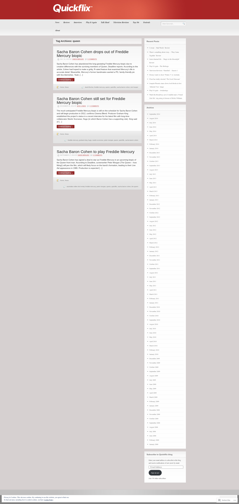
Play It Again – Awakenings (158, 90)
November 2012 (154, 208)
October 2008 (153, 418)
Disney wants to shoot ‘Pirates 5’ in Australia (164, 75)
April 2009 (153, 393)
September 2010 (154, 320)
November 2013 (154, 157)
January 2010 (153, 354)
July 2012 (152, 225)
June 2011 (152, 281)
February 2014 (154, 144)
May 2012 (152, 234)
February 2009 (154, 401)
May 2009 (152, 388)
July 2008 (152, 431)
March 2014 (153, 140)
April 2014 (153, 135)
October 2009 (153, 367)
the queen (135, 186)
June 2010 (152, 333)
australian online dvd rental (76, 186)
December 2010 (154, 307)
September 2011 (154, 268)
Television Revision (121, 22)
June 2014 (152, 127)
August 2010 (153, 324)
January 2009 (153, 406)
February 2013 (154, 195)
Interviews (78, 22)
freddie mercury (99, 87)
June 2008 (152, 436)
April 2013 (153, 187)
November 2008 (154, 414)
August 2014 (153, 118)
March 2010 (153, 345)
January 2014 (153, 148)
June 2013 (152, 178)
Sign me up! (155, 473)
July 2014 (152, 122)
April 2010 (153, 341)
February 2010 (154, 350)
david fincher (89, 87)
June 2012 (152, 230)
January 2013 (153, 200)
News (57, 22)
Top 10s (136, 22)
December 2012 (154, 204)
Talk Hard (105, 22)
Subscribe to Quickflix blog (159, 454)
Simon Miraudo (78, 59)
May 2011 (152, 285)
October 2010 (153, 315)
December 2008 (154, 410)
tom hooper (134, 87)
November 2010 (154, 311)
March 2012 (153, 243)
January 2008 (153, 444)
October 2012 (153, 213)
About (57, 30)
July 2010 (152, 328)
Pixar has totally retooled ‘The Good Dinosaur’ (164, 79)
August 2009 (153, 376)
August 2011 (153, 273)
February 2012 (154, 247)
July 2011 (152, 277)
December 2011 (154, 255)
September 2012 (154, 217)
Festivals (146, 22)
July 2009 (152, 380)
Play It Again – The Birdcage (159, 66)
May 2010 (152, 337)
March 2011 (153, 294)
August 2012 (153, 221)
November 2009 (154, 363)
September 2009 (154, 371)
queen (108, 87)
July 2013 (152, 174)
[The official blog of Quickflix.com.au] (118, 15)
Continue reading (65, 80)
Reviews (66, 22)
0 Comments (92, 59)
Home (62, 87)
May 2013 (152, 183)
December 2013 (154, 152)
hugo (90, 140)
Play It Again (91, 22)
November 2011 (154, 260)
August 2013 (153, 170)
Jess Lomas (81, 106)
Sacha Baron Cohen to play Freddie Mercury (95, 152)
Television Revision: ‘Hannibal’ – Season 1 (163, 70)
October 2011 (153, 264)
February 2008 (154, 440)
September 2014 (154, 114)
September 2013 (154, 165)
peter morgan (108, 140)
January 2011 (153, 303)
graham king (83, 140)
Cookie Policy (48, 500)
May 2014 (152, 131)
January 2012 (153, 251)
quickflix (113, 87)
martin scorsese (97, 140)
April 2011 (153, 290)
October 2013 (153, 161)
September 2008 (154, 423)
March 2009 (153, 397)
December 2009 (154, 358)
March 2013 (153, 191)
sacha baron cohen (123, 87)
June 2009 (152, 384)
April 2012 (153, 238)
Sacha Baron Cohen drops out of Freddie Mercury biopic (93, 54)
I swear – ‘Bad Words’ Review (159, 48)
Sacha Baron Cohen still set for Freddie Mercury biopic (91, 101)
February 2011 (154, 298)
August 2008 (153, 427)
